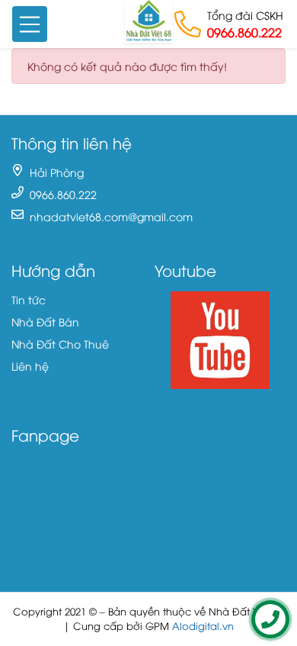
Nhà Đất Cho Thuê (60, 343)
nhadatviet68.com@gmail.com (111, 216)
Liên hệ (30, 365)
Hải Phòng (57, 172)
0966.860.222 (244, 32)
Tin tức (28, 299)
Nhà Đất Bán (45, 321)
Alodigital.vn (203, 625)
